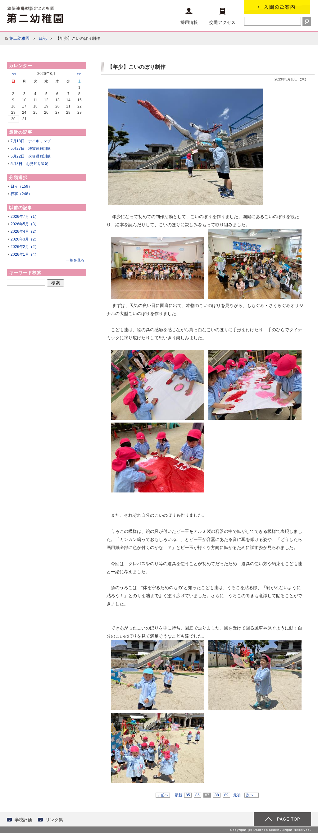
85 (188, 795)
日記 (43, 38)
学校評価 (23, 819)
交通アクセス (222, 22)
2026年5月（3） (25, 224)
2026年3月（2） (25, 239)
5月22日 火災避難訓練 (31, 156)
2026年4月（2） (25, 231)
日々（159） (21, 186)
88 (217, 795)
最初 (237, 795)
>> (79, 74)
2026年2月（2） (25, 247)
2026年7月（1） (25, 216)
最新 (178, 795)
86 (197, 795)
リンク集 (54, 819)
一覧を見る (75, 260)
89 (226, 795)
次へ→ (251, 795)
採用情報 (189, 22)
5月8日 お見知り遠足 (29, 164)
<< (14, 74)
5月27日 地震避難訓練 (31, 148)
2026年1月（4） (25, 254)
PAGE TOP (288, 819)
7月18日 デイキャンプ (31, 141)
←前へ (162, 795)
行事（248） (21, 194)
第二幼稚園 (19, 38)
